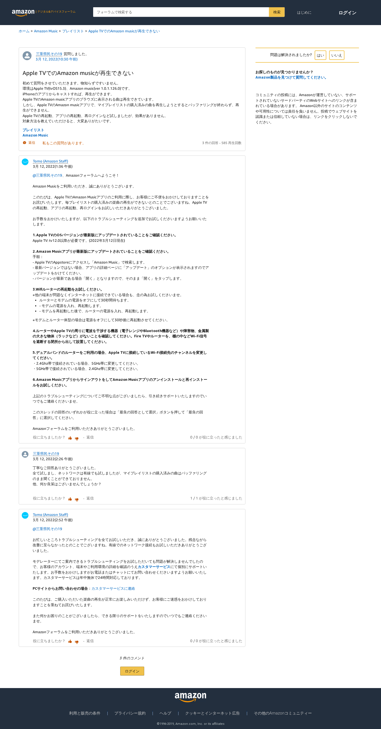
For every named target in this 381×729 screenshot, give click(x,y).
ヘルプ (165, 713)
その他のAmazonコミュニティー (283, 713)
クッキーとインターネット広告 (212, 713)
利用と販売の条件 (84, 713)
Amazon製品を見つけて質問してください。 (291, 77)
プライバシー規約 (130, 713)
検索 (276, 12)
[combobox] (189, 12)
